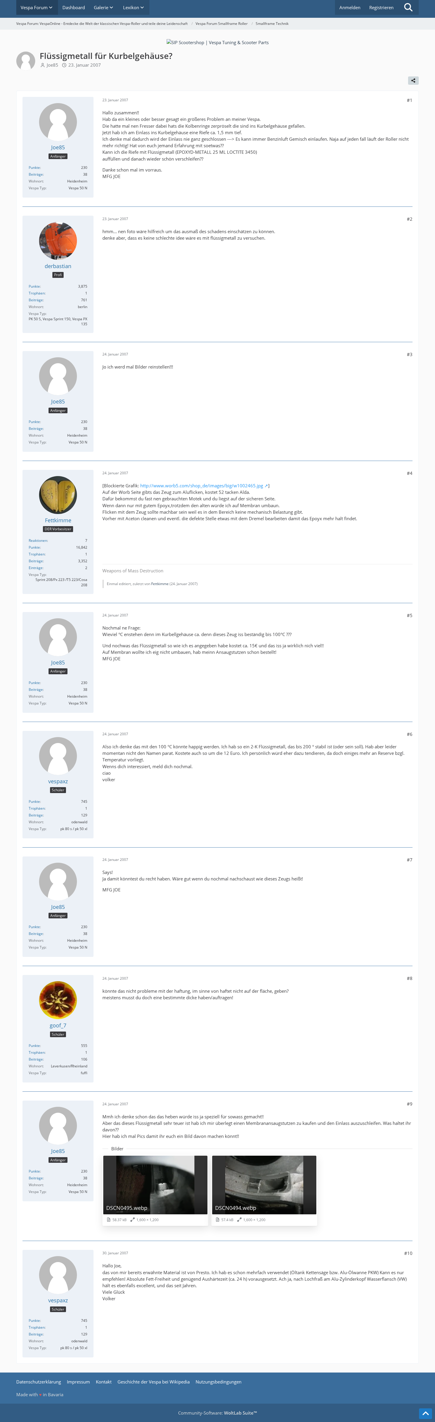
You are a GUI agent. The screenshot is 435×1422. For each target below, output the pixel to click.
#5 (410, 615)
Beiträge (36, 174)
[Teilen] (413, 80)
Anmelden (349, 7)
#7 (410, 860)
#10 (408, 1253)
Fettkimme (160, 583)
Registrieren (381, 7)
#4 (410, 473)
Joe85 (52, 65)
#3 (410, 354)
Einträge (36, 567)
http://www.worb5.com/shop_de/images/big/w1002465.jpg (201, 486)
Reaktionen (38, 540)
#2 (410, 219)
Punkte (34, 167)
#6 (410, 734)
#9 (410, 1104)
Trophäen (37, 293)
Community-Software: (217, 1413)
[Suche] (408, 7)
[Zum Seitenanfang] (425, 1413)
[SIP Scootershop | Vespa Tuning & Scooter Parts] (218, 42)
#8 (410, 978)
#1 (410, 100)
